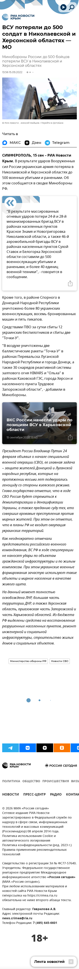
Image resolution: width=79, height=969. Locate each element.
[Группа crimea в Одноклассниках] (62, 747)
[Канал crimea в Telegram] (10, 747)
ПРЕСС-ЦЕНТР (34, 795)
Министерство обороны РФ (28, 661)
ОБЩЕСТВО (31, 781)
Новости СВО (59, 661)
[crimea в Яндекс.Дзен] (44, 747)
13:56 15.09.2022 (12, 72)
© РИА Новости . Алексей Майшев (20, 123)
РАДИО (56, 795)
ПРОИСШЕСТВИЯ (55, 781)
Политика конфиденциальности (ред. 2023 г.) (37, 845)
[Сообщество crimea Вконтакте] (27, 747)
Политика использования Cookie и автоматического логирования (29, 838)
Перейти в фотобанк (52, 123)
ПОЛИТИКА (11, 781)
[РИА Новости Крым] (18, 17)
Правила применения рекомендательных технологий (34, 852)
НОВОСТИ (10, 795)
